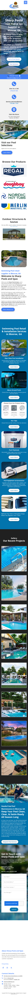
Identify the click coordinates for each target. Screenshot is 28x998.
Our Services (14, 64)
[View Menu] (25, 2)
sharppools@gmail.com (9, 981)
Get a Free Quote (14, 59)
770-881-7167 (16, 979)
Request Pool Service (10, 842)
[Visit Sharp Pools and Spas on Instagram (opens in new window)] (7, 967)
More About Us (8, 309)
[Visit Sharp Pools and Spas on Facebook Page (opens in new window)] (3, 967)
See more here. (14, 226)
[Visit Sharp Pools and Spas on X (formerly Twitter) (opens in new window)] (11, 967)
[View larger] (14, 503)
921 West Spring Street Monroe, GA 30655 (13, 976)
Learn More (7, 152)
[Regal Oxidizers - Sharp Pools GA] (14, 439)
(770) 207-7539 (10, 978)
